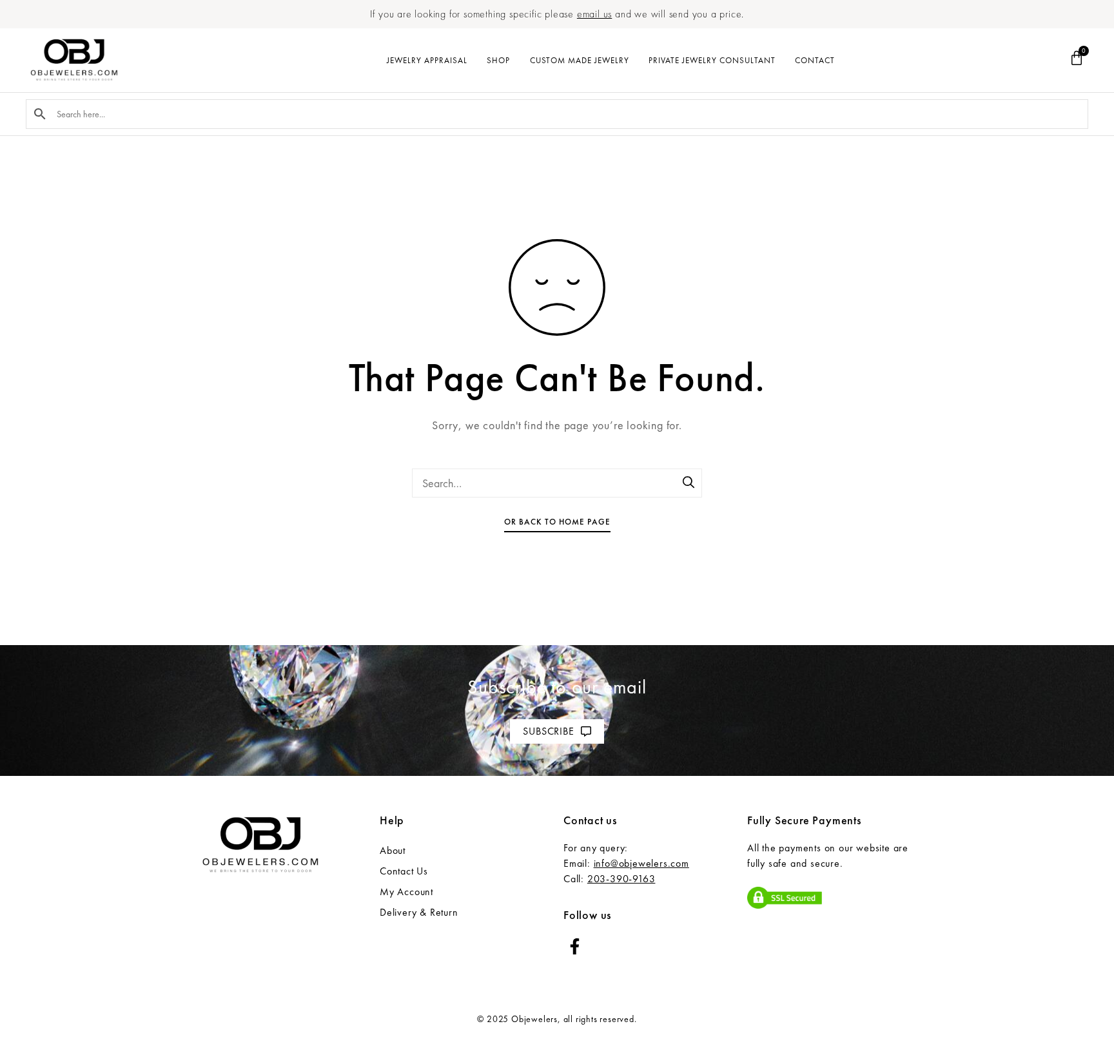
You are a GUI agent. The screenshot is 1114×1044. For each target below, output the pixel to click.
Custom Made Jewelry (579, 60)
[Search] (689, 483)
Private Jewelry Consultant (712, 60)
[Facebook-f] (574, 946)
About (393, 850)
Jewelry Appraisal (427, 60)
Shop (498, 60)
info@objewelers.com (641, 863)
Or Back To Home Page (557, 521)
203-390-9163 (621, 878)
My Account (406, 891)
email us (594, 14)
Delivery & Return (419, 912)
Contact (815, 60)
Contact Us (404, 871)
